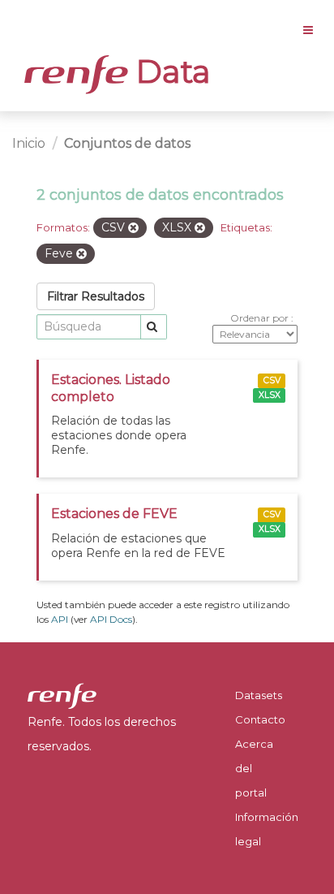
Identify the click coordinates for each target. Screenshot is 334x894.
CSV (271, 380)
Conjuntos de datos (127, 143)
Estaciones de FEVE (114, 513)
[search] (153, 326)
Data (169, 71)
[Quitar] (133, 228)
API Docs (111, 619)
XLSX (269, 395)
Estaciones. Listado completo (110, 388)
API (59, 619)
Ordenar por (260, 318)
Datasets (258, 695)
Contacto (260, 719)
